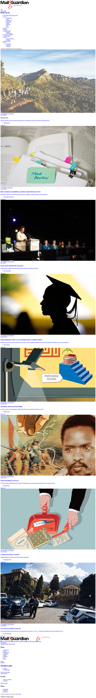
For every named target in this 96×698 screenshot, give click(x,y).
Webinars (5, 680)
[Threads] (4, 13)
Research (5, 690)
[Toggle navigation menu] (2, 9)
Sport (4, 659)
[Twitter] (6, 13)
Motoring (5, 656)
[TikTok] (5, 13)
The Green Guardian (5, 672)
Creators (4, 642)
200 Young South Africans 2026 (8, 644)
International (6, 652)
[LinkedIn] (3, 13)
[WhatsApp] (7, 13)
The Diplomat (6, 669)
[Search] (5, 11)
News (2, 647)
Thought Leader (6, 665)
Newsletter (5, 689)
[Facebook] (1, 13)
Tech (4, 657)
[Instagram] (2, 13)
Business (2, 662)
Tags (2, 642)
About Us (5, 691)
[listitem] (3, 641)
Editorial (5, 668)
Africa (4, 651)
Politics (2, 661)
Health (4, 655)
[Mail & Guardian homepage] (48, 5)
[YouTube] (9, 13)
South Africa (6, 650)
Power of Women (7, 679)
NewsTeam (18, 694)
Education (5, 653)
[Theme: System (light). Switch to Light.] (2, 11)
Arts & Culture (4, 673)
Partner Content (4, 683)
